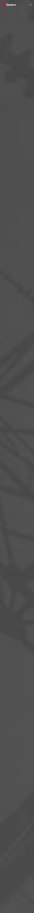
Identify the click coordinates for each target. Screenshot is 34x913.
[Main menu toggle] (30, 4)
